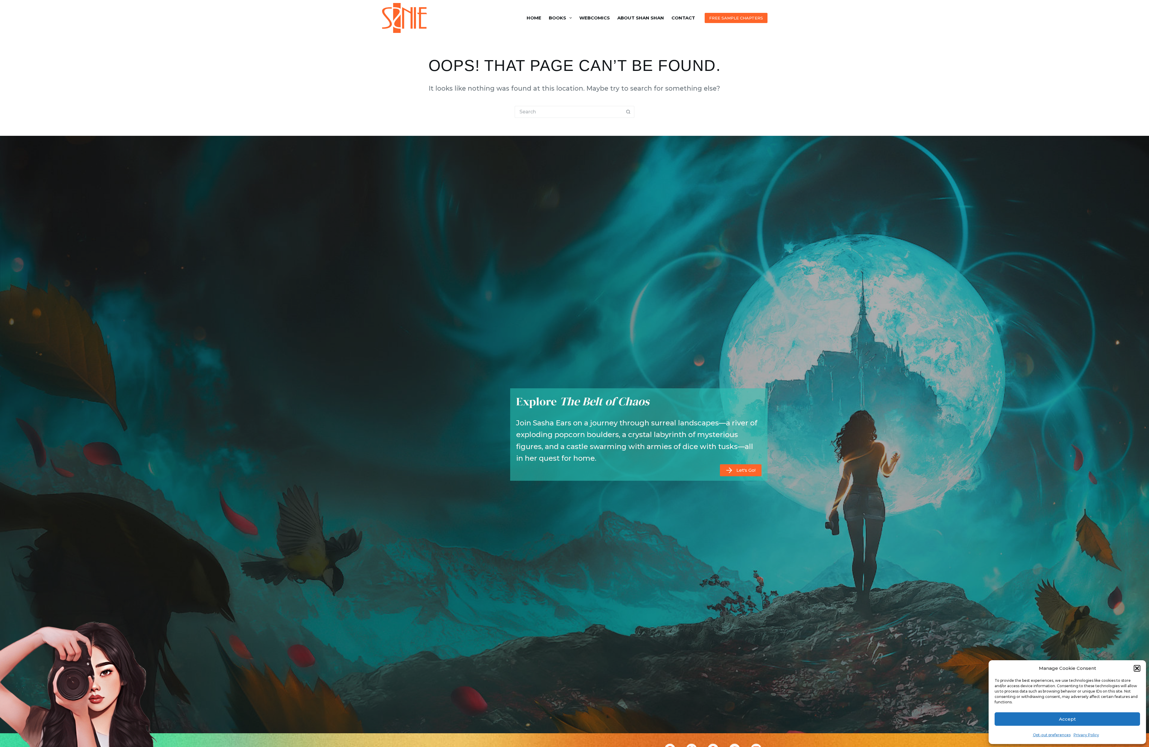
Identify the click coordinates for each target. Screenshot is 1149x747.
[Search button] (628, 112)
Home (534, 18)
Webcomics (594, 18)
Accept (1067, 719)
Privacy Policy (1086, 735)
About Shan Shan (640, 18)
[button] (1137, 668)
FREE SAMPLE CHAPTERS (736, 18)
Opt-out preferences (1052, 735)
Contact (683, 18)
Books (557, 18)
